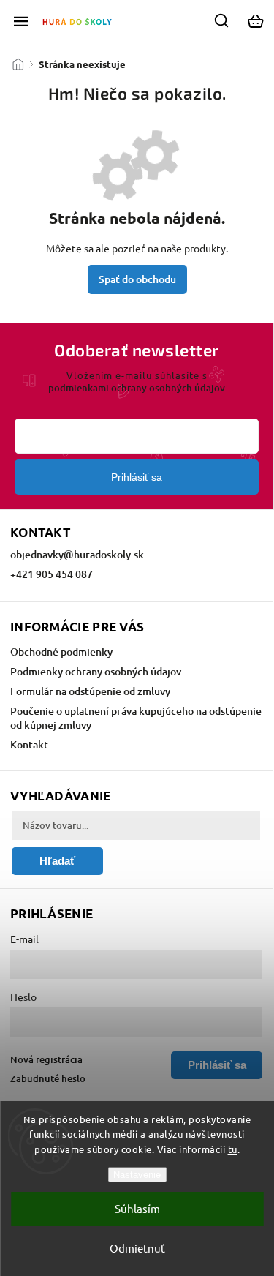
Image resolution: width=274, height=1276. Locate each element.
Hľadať (57, 861)
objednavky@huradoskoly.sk (77, 554)
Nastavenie (137, 1174)
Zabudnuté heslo (47, 1078)
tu (232, 1149)
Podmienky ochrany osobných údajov (95, 671)
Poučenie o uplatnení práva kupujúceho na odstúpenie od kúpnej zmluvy (136, 718)
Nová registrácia (46, 1059)
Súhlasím (137, 1208)
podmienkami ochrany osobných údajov (136, 387)
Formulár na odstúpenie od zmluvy (90, 691)
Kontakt (29, 744)
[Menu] (21, 21)
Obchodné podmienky (61, 651)
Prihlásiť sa (136, 477)
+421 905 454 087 (51, 574)
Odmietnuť (137, 1248)
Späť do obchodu (137, 279)
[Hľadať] (222, 20)
